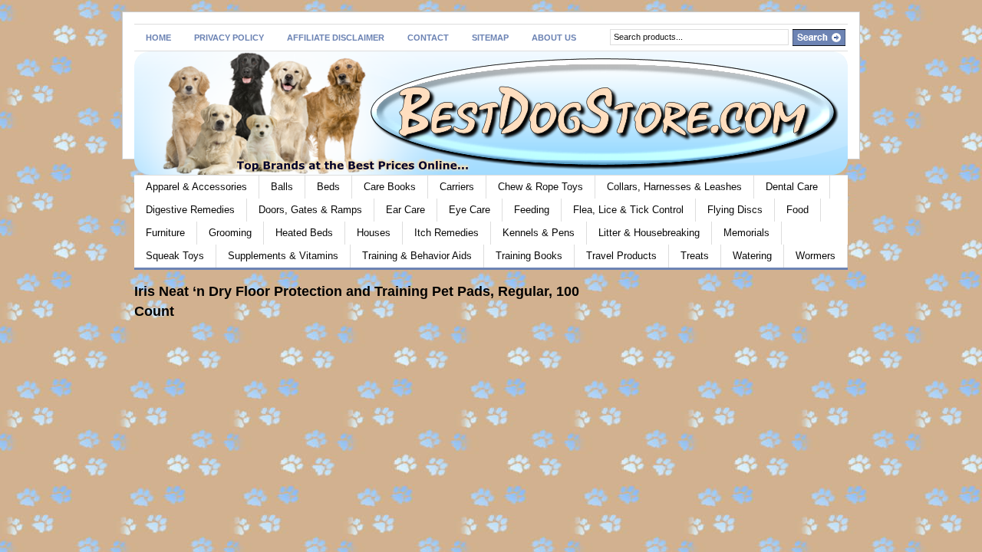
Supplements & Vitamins (283, 255)
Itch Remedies (446, 232)
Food (797, 209)
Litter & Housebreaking (649, 232)
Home (158, 37)
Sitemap (490, 37)
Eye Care (469, 209)
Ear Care (405, 209)
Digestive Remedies (190, 209)
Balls (282, 186)
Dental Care (792, 186)
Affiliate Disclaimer (335, 37)
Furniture (165, 232)
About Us (554, 37)
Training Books (529, 255)
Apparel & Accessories (196, 186)
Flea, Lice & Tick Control (628, 209)
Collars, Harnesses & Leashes (674, 186)
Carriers (457, 186)
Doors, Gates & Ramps (310, 209)
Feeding (531, 209)
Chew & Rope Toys (540, 186)
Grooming (230, 232)
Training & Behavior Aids (417, 255)
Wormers (815, 255)
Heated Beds (304, 232)
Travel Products (621, 255)
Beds (328, 186)
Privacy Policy (229, 37)
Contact (428, 37)
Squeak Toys (175, 255)
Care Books (390, 186)
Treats (694, 255)
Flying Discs (735, 209)
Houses (373, 232)
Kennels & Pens (539, 232)
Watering (752, 255)
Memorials (746, 232)
